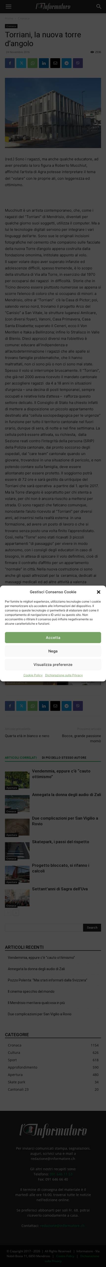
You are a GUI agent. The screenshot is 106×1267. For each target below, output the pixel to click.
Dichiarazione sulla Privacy (64, 675)
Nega (53, 651)
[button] (98, 592)
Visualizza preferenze (53, 664)
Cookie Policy (33, 675)
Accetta (53, 637)
